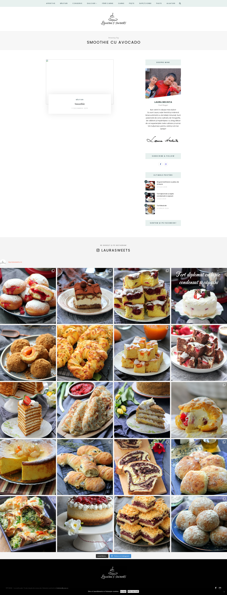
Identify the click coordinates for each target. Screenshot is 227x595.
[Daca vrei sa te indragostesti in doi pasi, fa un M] (28, 410)
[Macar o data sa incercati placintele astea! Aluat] (85, 410)
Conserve (77, 3)
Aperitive (50, 3)
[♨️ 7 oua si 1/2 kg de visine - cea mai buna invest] (142, 296)
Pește (131, 3)
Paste (159, 3)
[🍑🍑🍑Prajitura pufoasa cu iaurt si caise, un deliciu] (142, 353)
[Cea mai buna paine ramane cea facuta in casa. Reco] (85, 467)
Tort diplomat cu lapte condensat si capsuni (165, 195)
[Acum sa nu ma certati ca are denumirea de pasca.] (28, 467)
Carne (121, 3)
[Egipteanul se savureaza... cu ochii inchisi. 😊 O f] (142, 410)
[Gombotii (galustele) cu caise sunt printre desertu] (28, 353)
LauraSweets (116, 250)
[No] (224, 592)
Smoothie (80, 103)
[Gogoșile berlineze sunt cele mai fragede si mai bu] (28, 296)
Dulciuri (91, 3)
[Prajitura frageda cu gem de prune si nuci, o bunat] (142, 524)
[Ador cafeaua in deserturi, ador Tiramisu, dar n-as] (85, 296)
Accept (123, 591)
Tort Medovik (162, 205)
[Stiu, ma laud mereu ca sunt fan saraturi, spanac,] (85, 353)
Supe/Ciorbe (145, 3)
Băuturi (64, 3)
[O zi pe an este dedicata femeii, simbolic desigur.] (85, 524)
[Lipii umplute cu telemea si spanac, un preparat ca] (28, 524)
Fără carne (107, 3)
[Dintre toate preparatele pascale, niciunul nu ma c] (142, 467)
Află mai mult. (133, 591)
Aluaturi (171, 3)
